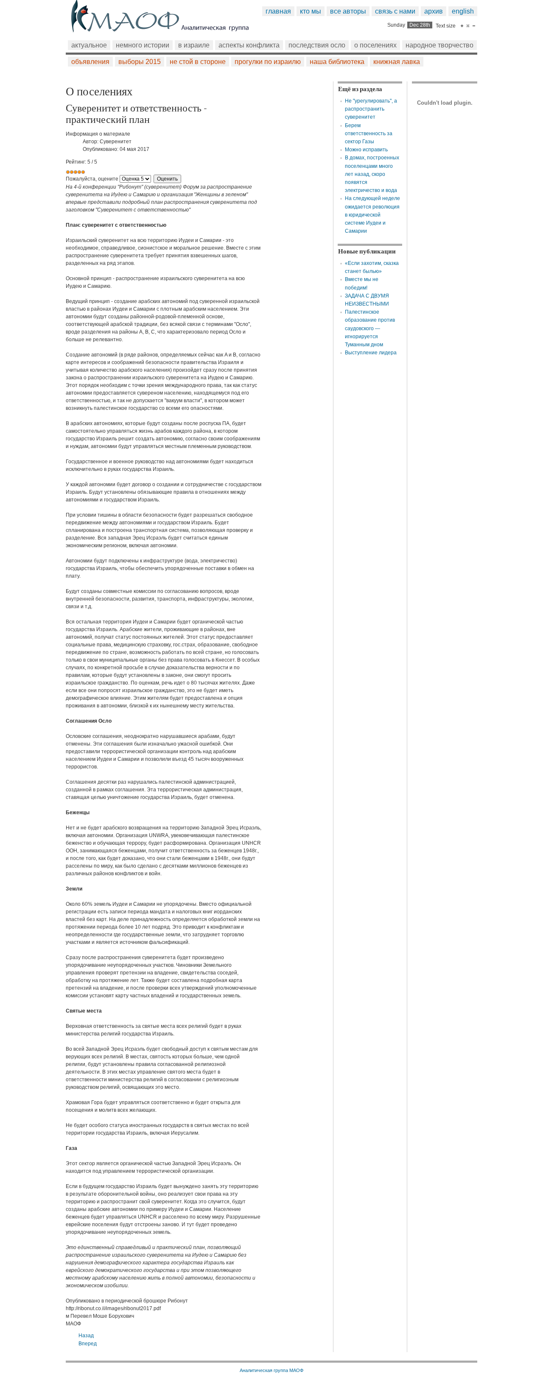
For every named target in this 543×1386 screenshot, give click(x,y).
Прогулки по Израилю (268, 61)
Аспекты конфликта (249, 45)
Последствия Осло (316, 45)
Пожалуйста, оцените (92, 179)
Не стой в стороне (198, 61)
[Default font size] (467, 25)
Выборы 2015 (139, 61)
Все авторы (348, 11)
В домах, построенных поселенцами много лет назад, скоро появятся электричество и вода (372, 174)
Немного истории (142, 45)
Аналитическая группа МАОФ (271, 1370)
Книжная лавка (396, 61)
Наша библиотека (337, 61)
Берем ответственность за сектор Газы (368, 133)
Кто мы (310, 11)
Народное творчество (439, 45)
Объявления (90, 61)
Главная (278, 11)
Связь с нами (395, 11)
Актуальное (89, 45)
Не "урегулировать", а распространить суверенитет (371, 109)
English (463, 11)
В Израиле (194, 45)
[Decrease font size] (473, 25)
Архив (433, 11)
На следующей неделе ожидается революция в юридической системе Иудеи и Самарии (372, 214)
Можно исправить (366, 150)
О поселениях (375, 45)
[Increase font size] (462, 25)
